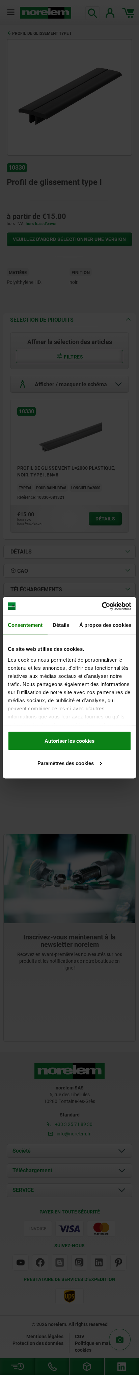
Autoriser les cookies (69, 741)
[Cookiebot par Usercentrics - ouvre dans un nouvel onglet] (101, 606)
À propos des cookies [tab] (105, 625)
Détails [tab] (61, 625)
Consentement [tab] (25, 625)
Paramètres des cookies (65, 763)
